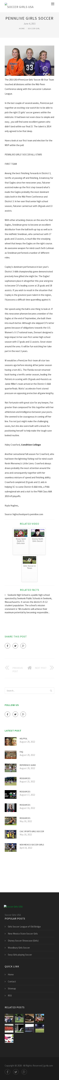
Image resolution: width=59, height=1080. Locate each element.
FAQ (21, 752)
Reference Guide (28, 765)
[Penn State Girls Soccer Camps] (19, 1018)
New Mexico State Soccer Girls (23, 933)
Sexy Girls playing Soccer (20, 954)
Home (22, 28)
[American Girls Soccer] (9, 1018)
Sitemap (12, 988)
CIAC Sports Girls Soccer (32, 831)
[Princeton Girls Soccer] (19, 1028)
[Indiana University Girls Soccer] (39, 1018)
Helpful (23, 738)
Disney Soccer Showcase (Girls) (23, 940)
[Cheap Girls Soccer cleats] (9, 1038)
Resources (25, 778)
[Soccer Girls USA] (19, 6)
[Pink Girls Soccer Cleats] (29, 1018)
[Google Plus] (23, 645)
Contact (12, 981)
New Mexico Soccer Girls (32, 844)
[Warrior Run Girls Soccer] (29, 1028)
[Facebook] (7, 645)
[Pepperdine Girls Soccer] (9, 1028)
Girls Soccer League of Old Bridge (24, 926)
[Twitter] (15, 645)
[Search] (51, 690)
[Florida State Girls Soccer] (39, 1028)
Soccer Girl (34, 28)
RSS (10, 995)
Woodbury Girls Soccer (19, 947)
